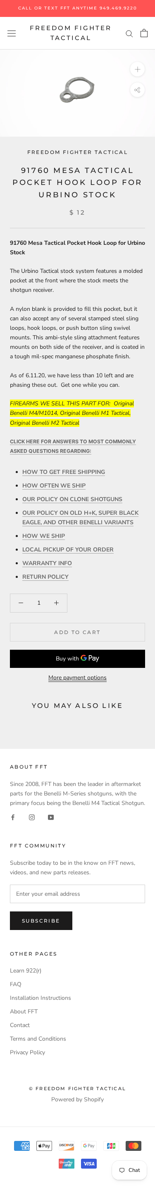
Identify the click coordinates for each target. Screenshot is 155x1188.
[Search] (129, 33)
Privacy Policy (27, 1052)
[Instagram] (32, 817)
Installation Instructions (40, 998)
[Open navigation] (11, 33)
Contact (20, 1025)
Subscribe (41, 921)
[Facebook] (13, 817)
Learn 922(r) (25, 971)
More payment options (77, 678)
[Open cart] (144, 33)
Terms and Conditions (38, 1039)
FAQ (15, 984)
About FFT (24, 1011)
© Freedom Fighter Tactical (77, 1088)
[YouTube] (51, 817)
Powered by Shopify (77, 1099)
